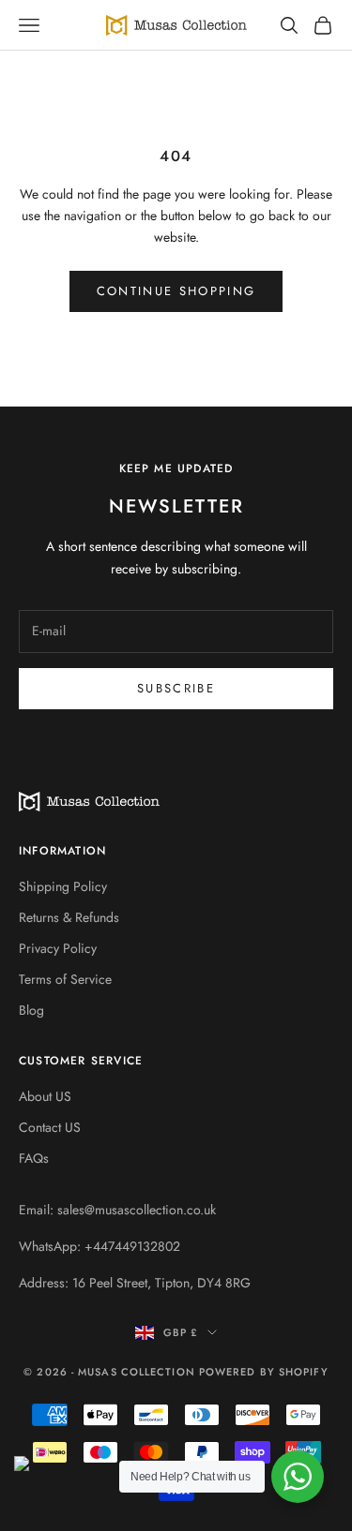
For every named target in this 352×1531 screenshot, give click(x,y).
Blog (31, 1010)
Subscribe (176, 688)
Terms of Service (65, 979)
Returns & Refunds (69, 917)
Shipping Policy (63, 886)
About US (45, 1096)
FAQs (34, 1158)
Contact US (50, 1127)
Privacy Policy (58, 948)
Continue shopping (176, 291)
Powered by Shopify (264, 1371)
